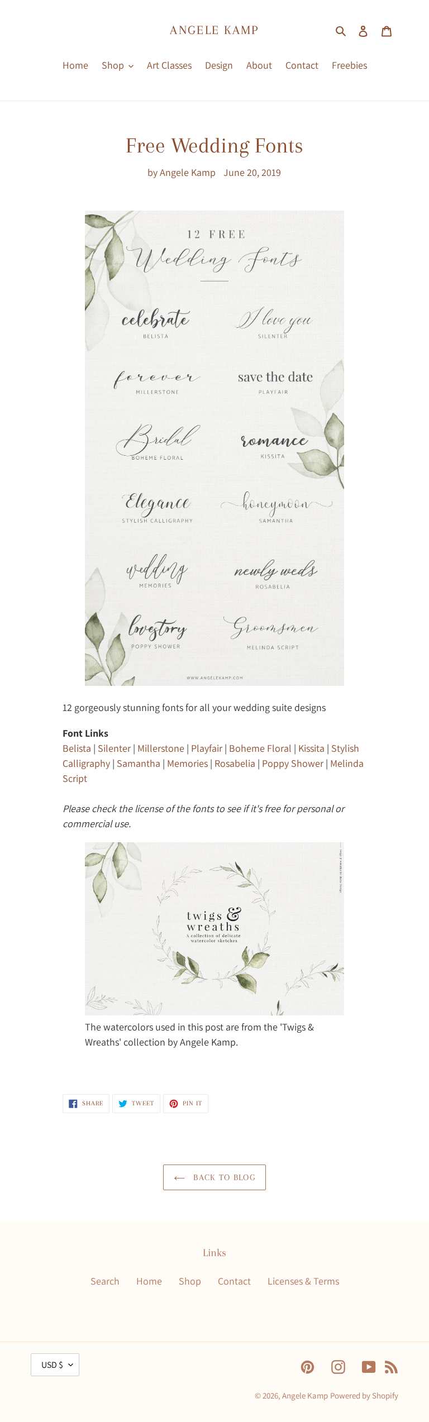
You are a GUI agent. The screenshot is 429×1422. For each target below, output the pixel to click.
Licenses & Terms (303, 1281)
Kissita (311, 748)
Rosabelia (234, 763)
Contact (234, 1281)
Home (149, 1281)
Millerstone (160, 748)
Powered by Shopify (364, 1395)
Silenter (114, 748)
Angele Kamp (214, 30)
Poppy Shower (292, 763)
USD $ (52, 1365)
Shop (190, 1281)
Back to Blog (222, 1177)
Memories (187, 763)
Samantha (138, 763)
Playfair (206, 748)
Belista (77, 748)
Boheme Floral (260, 748)
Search (105, 1281)
